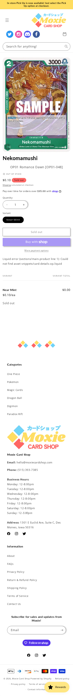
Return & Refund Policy (22, 580)
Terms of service (37, 684)
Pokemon (13, 382)
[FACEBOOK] (36, 34)
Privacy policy (18, 684)
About (11, 556)
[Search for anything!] (66, 46)
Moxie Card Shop (21, 678)
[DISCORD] (27, 34)
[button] (7, 20)
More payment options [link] (36, 250)
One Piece (13, 374)
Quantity (8, 197)
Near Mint (15, 220)
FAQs (10, 564)
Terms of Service (18, 596)
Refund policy (62, 678)
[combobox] (36, 47)
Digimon (12, 406)
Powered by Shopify (41, 678)
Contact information (38, 689)
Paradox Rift (15, 414)
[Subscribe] (62, 630)
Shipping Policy (17, 588)
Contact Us (14, 604)
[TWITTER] (9, 34)
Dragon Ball (14, 398)
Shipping (7, 185)
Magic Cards (15, 390)
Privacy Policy (15, 571)
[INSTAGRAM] (18, 34)
